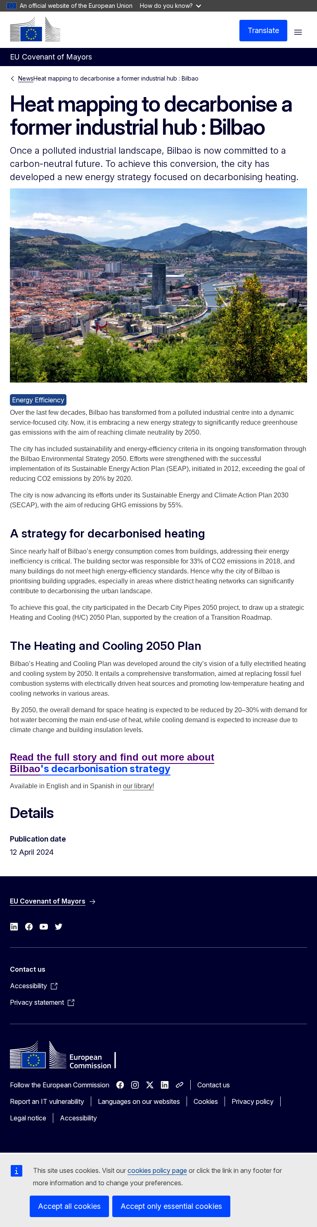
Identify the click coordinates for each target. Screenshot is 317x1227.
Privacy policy (253, 1101)
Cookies (206, 1101)
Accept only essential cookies (171, 1206)
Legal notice (28, 1118)
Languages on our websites (139, 1101)
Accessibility (78, 1118)
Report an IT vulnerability (47, 1101)
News (25, 78)
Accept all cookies (69, 1206)
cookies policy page (157, 1170)
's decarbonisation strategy (105, 769)
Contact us (213, 1085)
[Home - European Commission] (35, 29)
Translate (263, 30)
